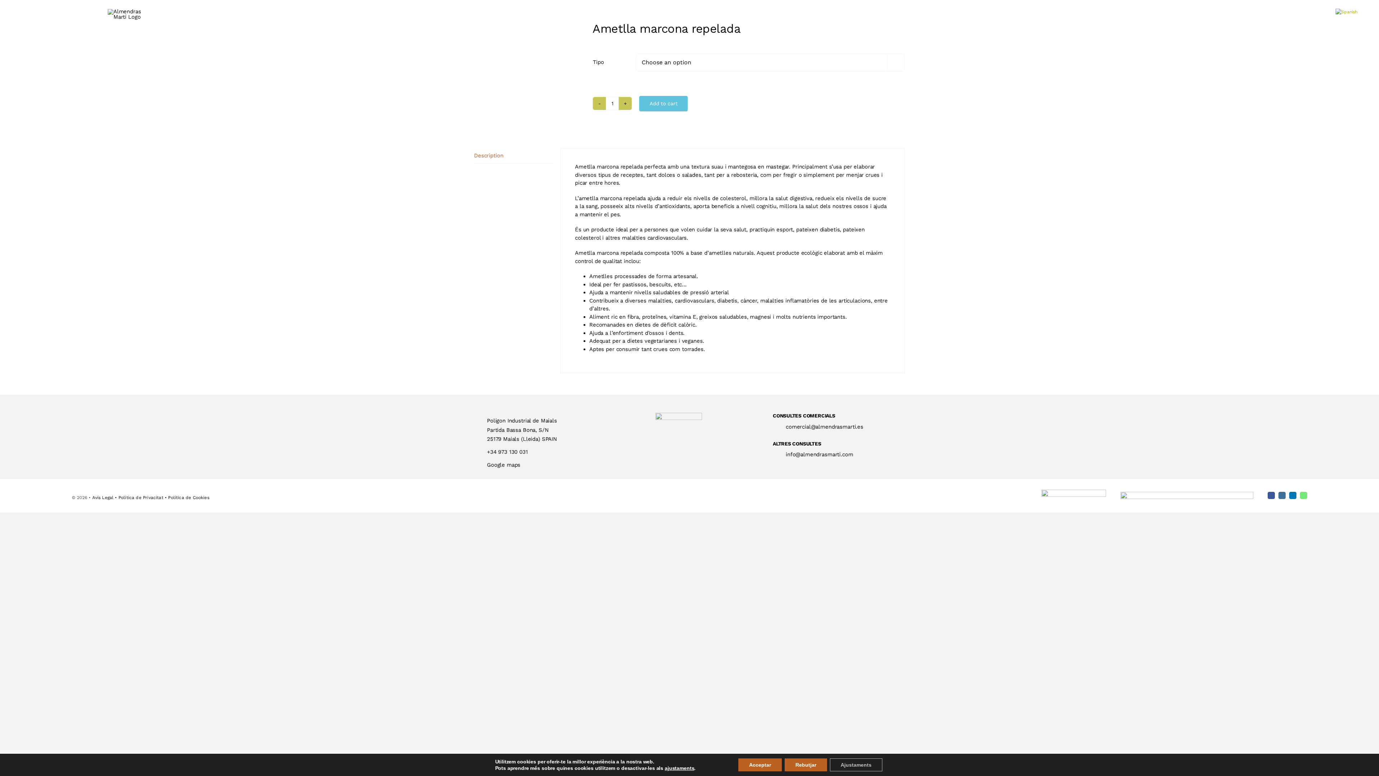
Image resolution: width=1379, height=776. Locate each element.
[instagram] (1282, 495)
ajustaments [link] (679, 768)
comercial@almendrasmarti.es (824, 427)
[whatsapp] (1303, 495)
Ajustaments (856, 765)
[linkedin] (1292, 495)
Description (488, 155)
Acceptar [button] (760, 765)
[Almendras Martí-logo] (678, 415)
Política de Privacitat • (143, 497)
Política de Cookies (188, 497)
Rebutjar (805, 765)
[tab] (513, 156)
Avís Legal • (105, 497)
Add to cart (663, 103)
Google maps (503, 465)
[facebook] (1271, 495)
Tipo (598, 62)
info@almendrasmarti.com (819, 454)
